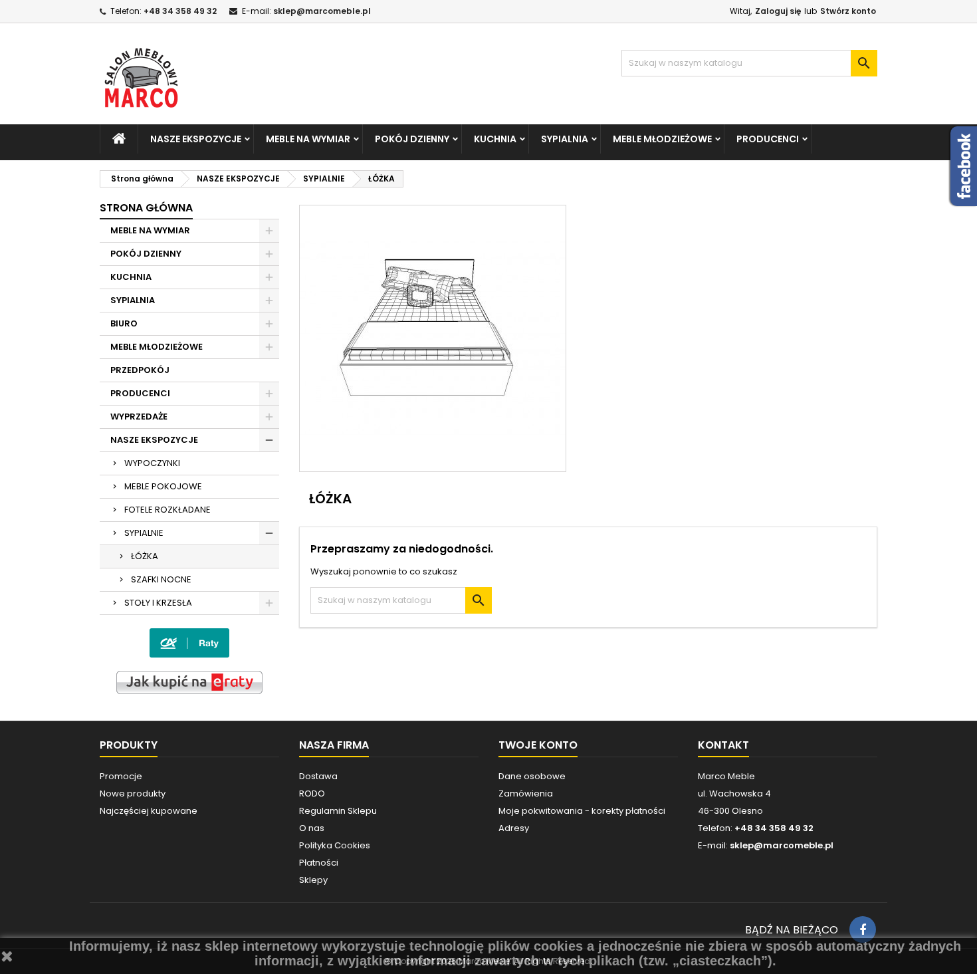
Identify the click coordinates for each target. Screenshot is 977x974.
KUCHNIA (495, 139)
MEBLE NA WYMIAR (308, 139)
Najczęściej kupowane (148, 810)
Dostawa (318, 776)
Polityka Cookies (334, 845)
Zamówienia (525, 793)
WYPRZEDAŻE (138, 416)
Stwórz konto (848, 11)
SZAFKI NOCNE (161, 579)
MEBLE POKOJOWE (163, 486)
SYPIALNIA (564, 139)
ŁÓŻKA (144, 556)
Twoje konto (538, 745)
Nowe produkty (132, 793)
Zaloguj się (778, 11)
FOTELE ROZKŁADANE (167, 509)
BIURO (124, 323)
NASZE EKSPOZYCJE (195, 139)
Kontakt (723, 745)
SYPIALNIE (143, 533)
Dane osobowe (532, 776)
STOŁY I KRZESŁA (158, 602)
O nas (311, 828)
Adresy (513, 828)
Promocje (121, 776)
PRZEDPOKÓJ (139, 370)
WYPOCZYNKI (152, 463)
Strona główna (146, 207)
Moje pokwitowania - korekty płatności (581, 810)
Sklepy (313, 880)
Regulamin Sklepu (338, 810)
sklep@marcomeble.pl (322, 11)
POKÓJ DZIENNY (412, 139)
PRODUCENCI (767, 139)
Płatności (318, 862)
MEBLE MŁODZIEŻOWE (662, 139)
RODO (312, 793)
